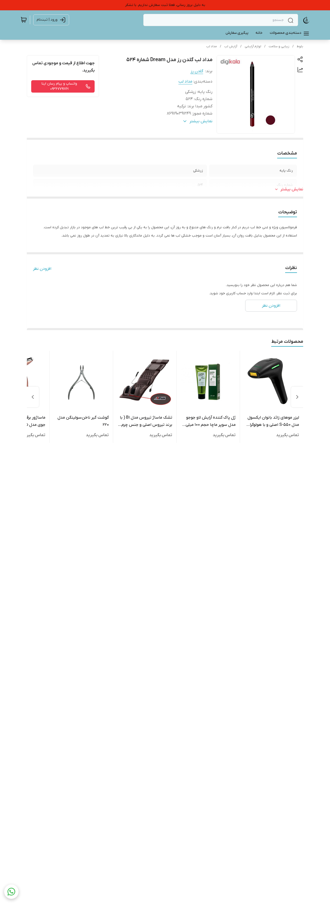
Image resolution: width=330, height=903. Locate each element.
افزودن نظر (42, 268)
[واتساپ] (11, 891)
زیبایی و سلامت (279, 46)
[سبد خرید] (24, 20)
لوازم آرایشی (253, 46)
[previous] (297, 397)
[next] (33, 397)
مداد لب (211, 46)
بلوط (300, 46)
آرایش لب (230, 46)
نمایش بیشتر (291, 189)
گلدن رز (197, 71)
